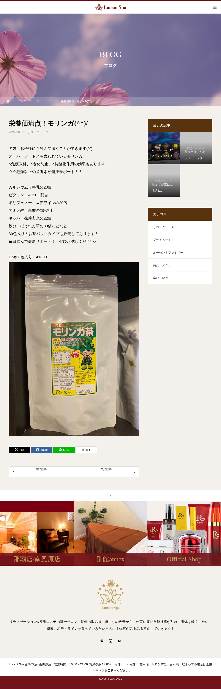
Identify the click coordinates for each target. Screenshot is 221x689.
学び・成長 (160, 278)
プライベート (162, 240)
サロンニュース (37, 132)
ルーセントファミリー (168, 252)
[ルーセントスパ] (110, 595)
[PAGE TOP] (110, 495)
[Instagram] (110, 641)
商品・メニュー (163, 265)
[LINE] (102, 641)
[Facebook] (119, 641)
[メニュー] (214, 7)
